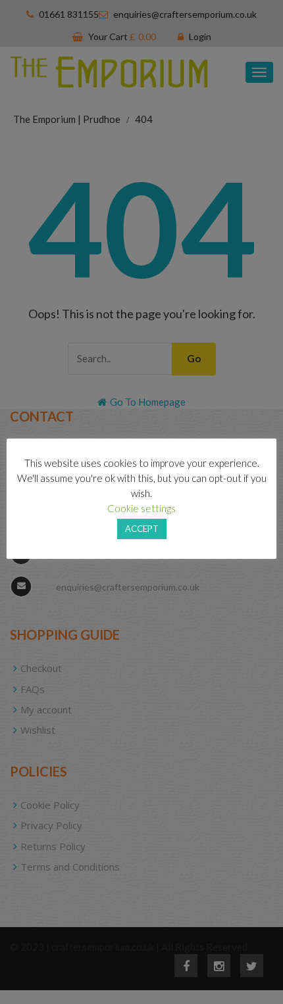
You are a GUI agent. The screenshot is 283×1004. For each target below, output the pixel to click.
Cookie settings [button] (141, 508)
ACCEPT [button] (142, 528)
